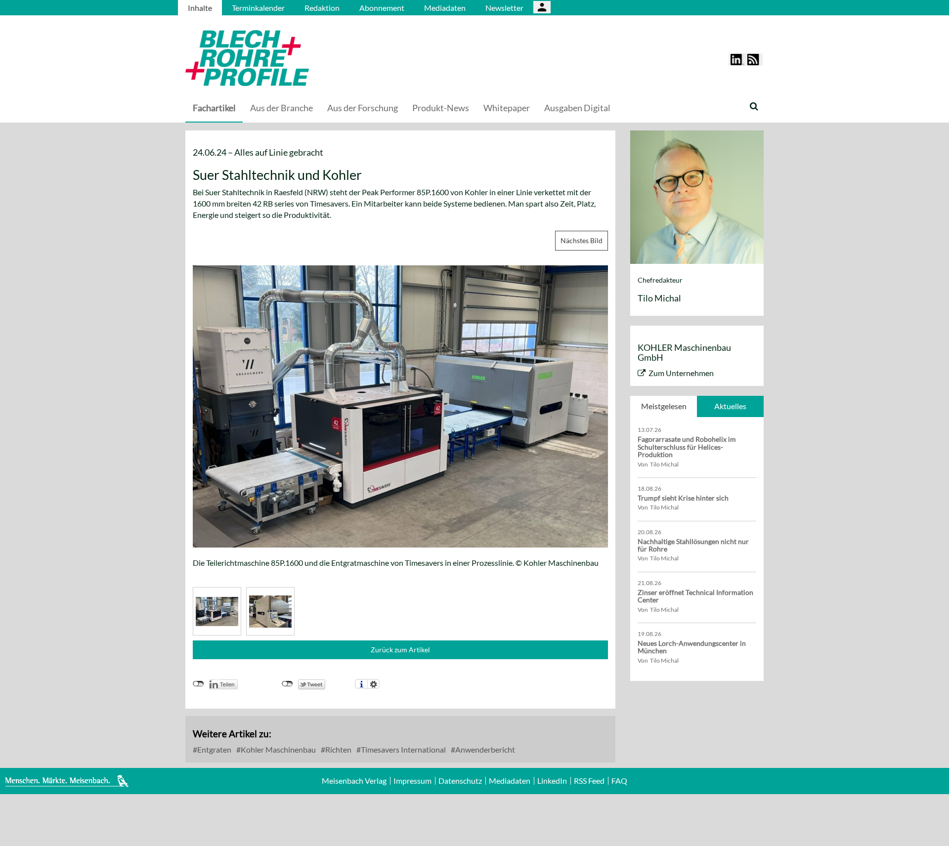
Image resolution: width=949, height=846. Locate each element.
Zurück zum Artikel (400, 649)
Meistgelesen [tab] (664, 406)
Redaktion (322, 7)
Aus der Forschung (362, 107)
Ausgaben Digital (577, 107)
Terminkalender (258, 7)
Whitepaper (506, 107)
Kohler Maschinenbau (277, 749)
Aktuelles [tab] (730, 406)
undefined (198, 684)
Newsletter (504, 7)
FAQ (619, 781)
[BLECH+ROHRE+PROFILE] (308, 58)
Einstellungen (373, 684)
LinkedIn (552, 781)
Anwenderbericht (484, 749)
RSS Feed (589, 781)
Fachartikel (214, 107)
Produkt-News (440, 107)
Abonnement (381, 7)
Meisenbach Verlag (354, 781)
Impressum (412, 781)
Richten (337, 749)
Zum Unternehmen (681, 373)
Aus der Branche (281, 107)
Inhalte (200, 7)
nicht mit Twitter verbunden (287, 684)
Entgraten (213, 749)
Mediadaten (445, 7)
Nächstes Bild (582, 240)
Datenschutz (460, 781)
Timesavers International (402, 749)
